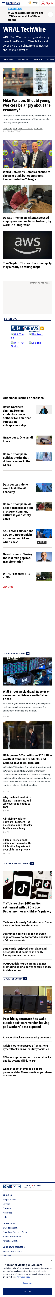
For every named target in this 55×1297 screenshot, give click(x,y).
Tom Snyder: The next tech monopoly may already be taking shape (27, 265)
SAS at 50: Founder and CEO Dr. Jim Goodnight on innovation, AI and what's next (18, 536)
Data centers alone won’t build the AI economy (15, 488)
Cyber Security (13, 978)
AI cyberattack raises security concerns (27, 1037)
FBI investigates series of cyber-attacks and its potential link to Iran (27, 1059)
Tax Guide (37, 59)
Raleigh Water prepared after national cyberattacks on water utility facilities (26, 1047)
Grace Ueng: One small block (18, 439)
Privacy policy (23, 1277)
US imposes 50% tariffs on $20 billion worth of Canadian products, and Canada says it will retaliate (27, 759)
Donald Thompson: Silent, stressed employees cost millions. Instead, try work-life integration (27, 221)
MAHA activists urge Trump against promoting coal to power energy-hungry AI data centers (27, 967)
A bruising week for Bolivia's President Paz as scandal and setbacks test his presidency (17, 823)
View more (8, 587)
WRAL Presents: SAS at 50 (16, 575)
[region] (27, 1276)
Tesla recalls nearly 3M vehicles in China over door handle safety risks (27, 924)
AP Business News (14, 653)
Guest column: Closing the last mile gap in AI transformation (17, 558)
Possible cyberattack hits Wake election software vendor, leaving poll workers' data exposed (26, 1023)
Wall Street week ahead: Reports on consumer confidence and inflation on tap (26, 695)
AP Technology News (17, 863)
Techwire (23, 59)
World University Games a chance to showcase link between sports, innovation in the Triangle (26, 175)
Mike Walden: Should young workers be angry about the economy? (27, 105)
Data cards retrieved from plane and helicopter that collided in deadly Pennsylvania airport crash (25, 952)
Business (8, 59)
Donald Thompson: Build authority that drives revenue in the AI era (16, 459)
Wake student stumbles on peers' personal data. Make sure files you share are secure (27, 1072)
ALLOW (27, 1291)
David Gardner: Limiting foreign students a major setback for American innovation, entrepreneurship (17, 416)
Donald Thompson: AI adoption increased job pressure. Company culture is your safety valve (18, 511)
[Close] (51, 1260)
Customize (27, 1283)
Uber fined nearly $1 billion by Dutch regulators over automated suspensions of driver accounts (27, 937)
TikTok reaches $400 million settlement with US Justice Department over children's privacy (17, 844)
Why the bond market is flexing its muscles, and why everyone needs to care (17, 802)
